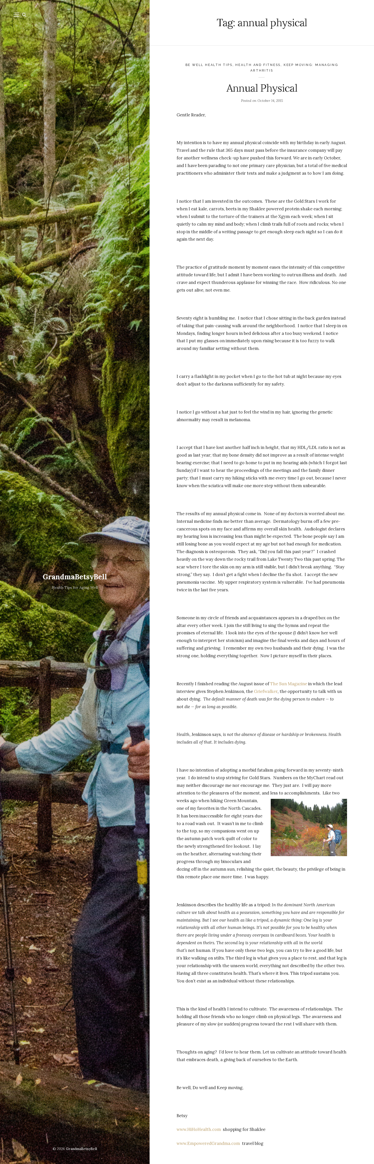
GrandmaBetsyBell (75, 576)
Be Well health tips (209, 65)
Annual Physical (261, 87)
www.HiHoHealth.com (199, 1129)
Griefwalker (266, 691)
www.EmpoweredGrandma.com (208, 1143)
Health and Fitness (258, 65)
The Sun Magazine (288, 684)
